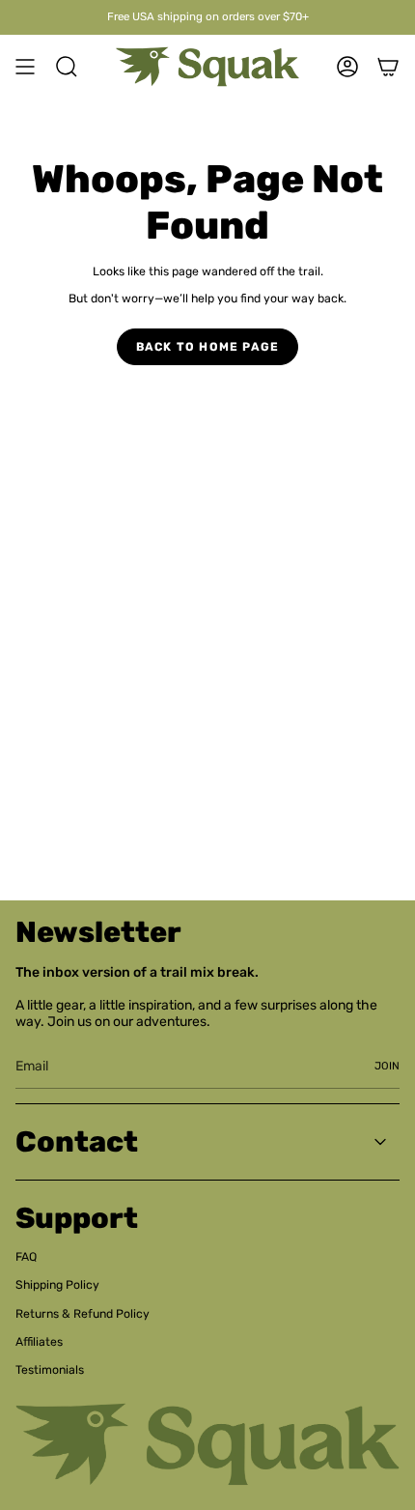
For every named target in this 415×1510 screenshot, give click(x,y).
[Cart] (388, 66)
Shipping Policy (57, 1285)
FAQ (26, 1257)
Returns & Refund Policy (82, 1314)
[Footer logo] (207, 1444)
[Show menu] (25, 66)
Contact (76, 1142)
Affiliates (39, 1342)
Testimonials (49, 1370)
